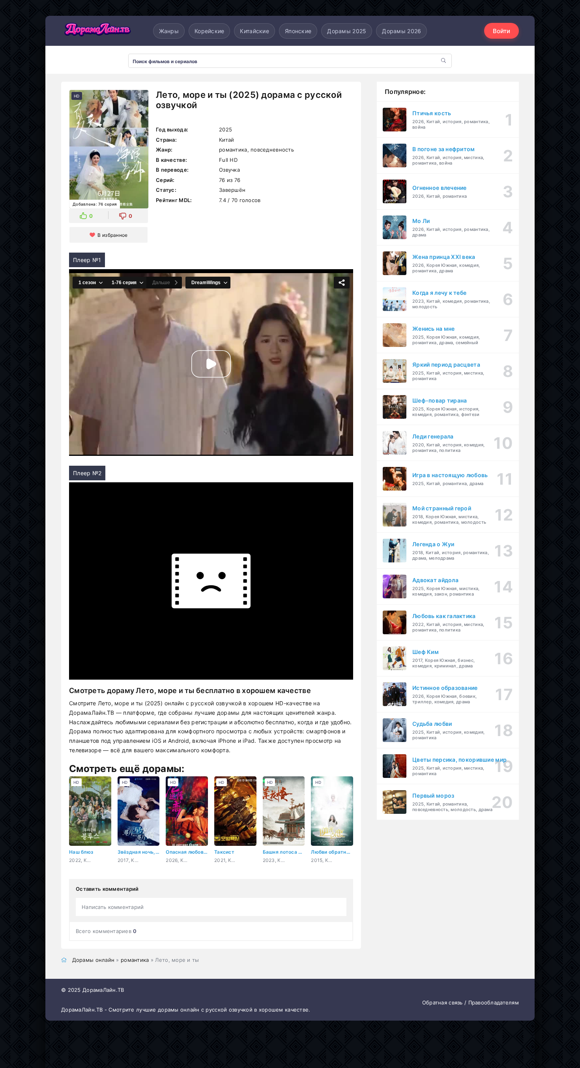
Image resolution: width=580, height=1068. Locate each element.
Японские (298, 31)
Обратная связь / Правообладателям (470, 1002)
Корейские (210, 31)
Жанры (169, 31)
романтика (135, 960)
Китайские (254, 31)
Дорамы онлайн (93, 960)
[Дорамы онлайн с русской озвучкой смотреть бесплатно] (96, 30)
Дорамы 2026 (401, 31)
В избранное (112, 235)
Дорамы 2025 (346, 31)
